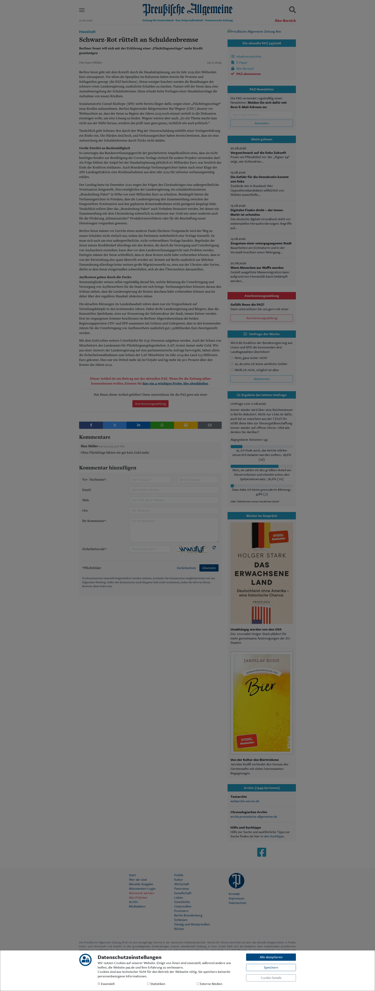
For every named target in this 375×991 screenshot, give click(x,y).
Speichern (271, 967)
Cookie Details (271, 977)
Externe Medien (210, 984)
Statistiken (157, 984)
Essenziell (107, 984)
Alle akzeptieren (271, 956)
